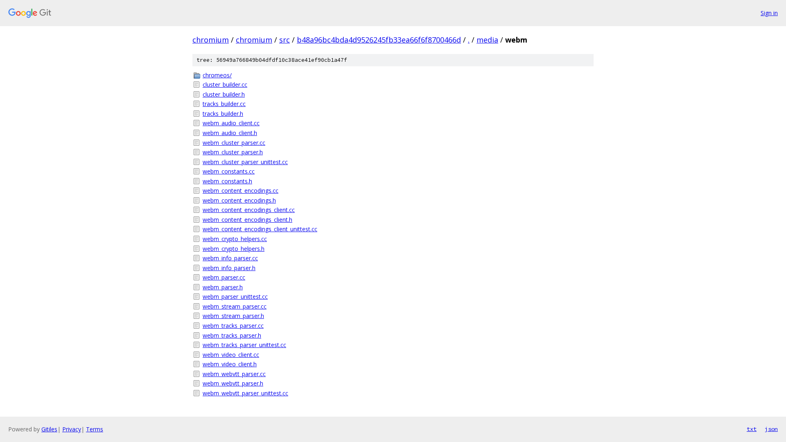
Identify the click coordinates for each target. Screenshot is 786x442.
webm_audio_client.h (230, 133)
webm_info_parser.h (229, 268)
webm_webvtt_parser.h (233, 383)
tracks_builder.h (223, 113)
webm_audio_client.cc (231, 123)
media (487, 40)
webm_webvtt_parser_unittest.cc (245, 393)
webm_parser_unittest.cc (235, 296)
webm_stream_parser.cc (235, 306)
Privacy (71, 429)
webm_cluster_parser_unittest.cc (245, 162)
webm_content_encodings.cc (240, 190)
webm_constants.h (227, 181)
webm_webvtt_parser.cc (234, 374)
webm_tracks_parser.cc (233, 325)
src (284, 40)
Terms (94, 429)
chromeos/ (217, 75)
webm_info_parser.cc (230, 258)
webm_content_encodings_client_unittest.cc (260, 229)
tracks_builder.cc (224, 104)
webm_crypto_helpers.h (233, 249)
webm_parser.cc (224, 277)
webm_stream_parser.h (233, 316)
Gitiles (49, 429)
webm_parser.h (223, 287)
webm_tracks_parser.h (232, 335)
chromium (210, 40)
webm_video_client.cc (231, 355)
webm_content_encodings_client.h (247, 219)
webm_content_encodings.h (239, 200)
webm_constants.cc (229, 171)
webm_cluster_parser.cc (234, 143)
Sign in (769, 13)
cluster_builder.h (224, 94)
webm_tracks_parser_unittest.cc (244, 345)
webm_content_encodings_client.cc (249, 210)
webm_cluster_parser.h (233, 152)
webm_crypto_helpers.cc (235, 239)
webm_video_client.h (230, 364)
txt (752, 429)
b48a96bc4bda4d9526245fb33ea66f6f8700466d (379, 40)
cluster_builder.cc (225, 84)
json (771, 429)
